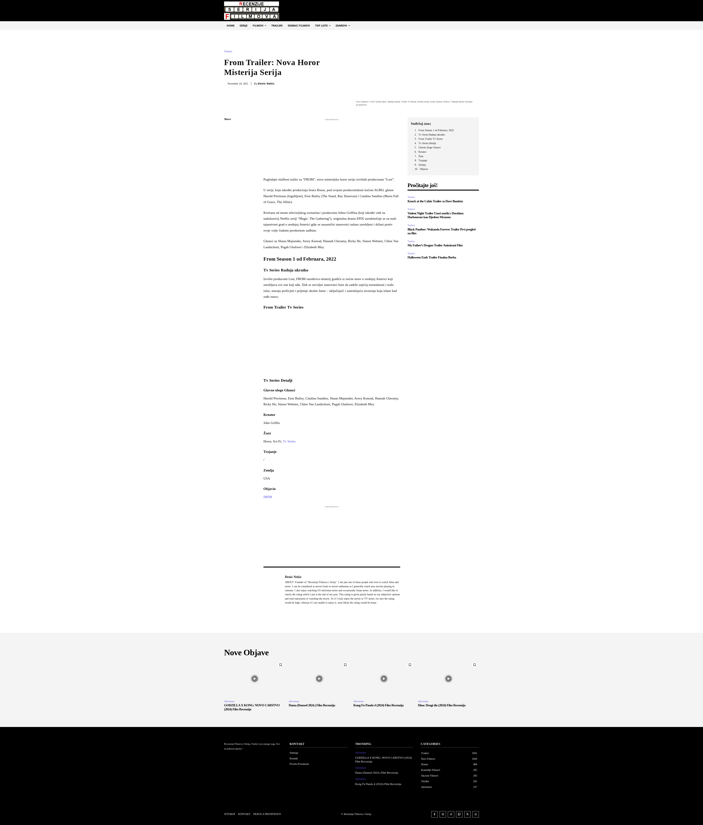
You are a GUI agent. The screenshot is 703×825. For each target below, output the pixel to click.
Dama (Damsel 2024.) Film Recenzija (312, 705)
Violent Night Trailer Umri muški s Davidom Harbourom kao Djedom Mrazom (435, 215)
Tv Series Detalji (427, 143)
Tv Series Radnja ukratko (432, 134)
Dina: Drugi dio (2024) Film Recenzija (441, 705)
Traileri (228, 51)
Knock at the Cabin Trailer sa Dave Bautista (435, 201)
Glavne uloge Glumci (430, 147)
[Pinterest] (227, 145)
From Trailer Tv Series (431, 139)
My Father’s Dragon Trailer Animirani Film (435, 245)
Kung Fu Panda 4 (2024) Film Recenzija (378, 705)
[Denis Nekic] (272, 590)
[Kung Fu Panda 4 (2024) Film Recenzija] (383, 678)
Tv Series (289, 441)
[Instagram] (443, 814)
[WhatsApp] (227, 153)
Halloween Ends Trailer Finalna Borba (432, 257)
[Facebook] (227, 128)
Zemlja (422, 165)
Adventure (229, 701)
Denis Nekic (266, 83)
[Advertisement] (331, 147)
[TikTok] (451, 814)
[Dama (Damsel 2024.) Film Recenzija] (319, 678)
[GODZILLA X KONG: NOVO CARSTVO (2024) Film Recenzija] (254, 678)
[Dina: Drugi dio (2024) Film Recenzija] (448, 678)
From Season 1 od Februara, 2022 (436, 130)
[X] (227, 136)
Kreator (422, 152)
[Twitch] (459, 814)
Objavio (424, 169)
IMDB (267, 497)
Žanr (421, 156)
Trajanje (423, 160)
